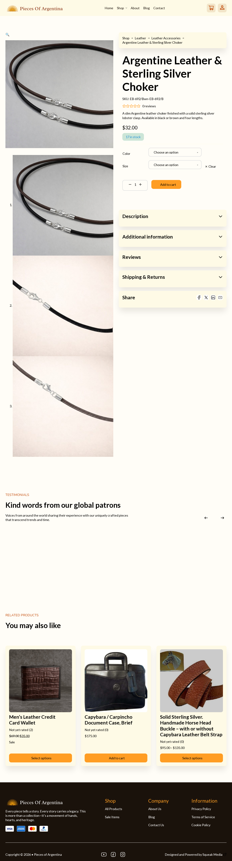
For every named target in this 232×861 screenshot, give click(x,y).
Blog (146, 8)
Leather (140, 38)
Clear (212, 166)
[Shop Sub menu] (126, 8)
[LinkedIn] (213, 297)
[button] (59, 34)
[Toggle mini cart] (211, 8)
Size (125, 166)
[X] (206, 297)
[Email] (220, 297)
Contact (159, 8)
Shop (120, 8)
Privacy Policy (201, 809)
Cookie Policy (200, 825)
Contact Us (156, 825)
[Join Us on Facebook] (113, 854)
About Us (154, 809)
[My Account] (222, 8)
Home (109, 8)
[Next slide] (222, 518)
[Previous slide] (206, 518)
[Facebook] (199, 297)
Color (126, 154)
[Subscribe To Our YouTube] (104, 854)
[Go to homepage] (34, 8)
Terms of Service (203, 817)
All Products (113, 809)
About (135, 8)
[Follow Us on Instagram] (123, 854)
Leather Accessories (166, 38)
